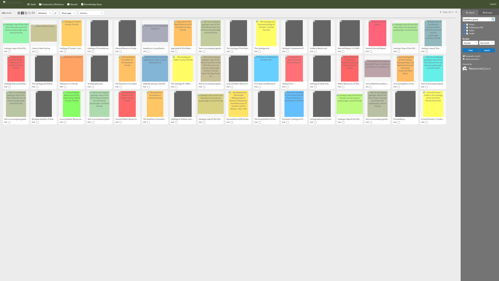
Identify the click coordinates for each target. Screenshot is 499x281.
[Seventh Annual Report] (377, 33)
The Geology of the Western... (239, 48)
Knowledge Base (93, 4)
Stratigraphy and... (95, 83)
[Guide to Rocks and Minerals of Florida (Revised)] (322, 33)
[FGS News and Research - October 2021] (266, 69)
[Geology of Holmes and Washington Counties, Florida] (183, 104)
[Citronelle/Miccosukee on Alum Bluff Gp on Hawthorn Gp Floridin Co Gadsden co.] (377, 69)
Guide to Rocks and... (319, 48)
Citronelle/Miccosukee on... (378, 83)
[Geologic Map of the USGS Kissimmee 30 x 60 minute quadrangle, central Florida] (405, 33)
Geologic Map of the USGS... (405, 48)
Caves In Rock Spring (41, 48)
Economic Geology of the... (294, 119)
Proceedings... (399, 119)
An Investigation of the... (404, 83)
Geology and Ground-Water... (17, 83)
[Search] (493, 19)
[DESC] (55, 13)
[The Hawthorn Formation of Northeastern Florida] (127, 69)
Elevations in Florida (69, 83)
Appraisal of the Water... (182, 48)
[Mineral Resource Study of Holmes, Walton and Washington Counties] (127, 33)
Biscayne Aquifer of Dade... (44, 119)
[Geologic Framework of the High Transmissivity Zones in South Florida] (294, 33)
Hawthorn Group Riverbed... (155, 48)
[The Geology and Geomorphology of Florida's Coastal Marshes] (266, 33)
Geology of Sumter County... (72, 48)
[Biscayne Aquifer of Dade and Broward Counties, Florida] (44, 104)
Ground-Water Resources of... (239, 83)
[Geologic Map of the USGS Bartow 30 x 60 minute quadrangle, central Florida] (350, 104)
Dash (33, 4)
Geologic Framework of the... (295, 48)
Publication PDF (475, 27)
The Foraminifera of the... (265, 119)
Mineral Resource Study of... (127, 48)
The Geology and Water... (43, 83)
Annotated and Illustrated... (238, 119)
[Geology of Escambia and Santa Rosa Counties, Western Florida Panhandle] (99, 33)
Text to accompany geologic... (212, 48)
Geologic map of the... (431, 48)
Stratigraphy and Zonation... (322, 119)
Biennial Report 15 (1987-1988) (351, 48)
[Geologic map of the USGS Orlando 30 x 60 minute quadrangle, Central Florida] (211, 104)
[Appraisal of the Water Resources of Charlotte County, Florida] (183, 33)
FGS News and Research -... (266, 83)
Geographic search (472, 56)
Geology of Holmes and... (182, 119)
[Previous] (441, 12)
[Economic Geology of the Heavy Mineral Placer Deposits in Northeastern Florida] (294, 104)
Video (471, 30)
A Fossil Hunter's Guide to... (433, 119)
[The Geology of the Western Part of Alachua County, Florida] (238, 33)
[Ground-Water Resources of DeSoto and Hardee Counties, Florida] (238, 69)
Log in (493, 3)
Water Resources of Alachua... (351, 83)
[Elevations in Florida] (72, 69)
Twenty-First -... (289, 83)
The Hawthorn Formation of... (128, 83)
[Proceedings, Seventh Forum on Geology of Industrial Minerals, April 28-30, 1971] (405, 104)
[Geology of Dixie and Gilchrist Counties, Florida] (322, 69)
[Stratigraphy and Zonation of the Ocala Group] (322, 104)
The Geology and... (262, 48)
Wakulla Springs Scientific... (155, 83)
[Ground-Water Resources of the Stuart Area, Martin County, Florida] (72, 104)
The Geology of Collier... (181, 83)
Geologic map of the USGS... (16, 48)
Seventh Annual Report (376, 48)
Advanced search (472, 59)
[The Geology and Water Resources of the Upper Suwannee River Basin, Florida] (44, 69)
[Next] (456, 12)
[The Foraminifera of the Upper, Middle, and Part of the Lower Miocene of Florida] (266, 104)
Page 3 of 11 (448, 12)
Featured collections (53, 4)
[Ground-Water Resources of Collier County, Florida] (127, 104)
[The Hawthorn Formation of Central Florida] (155, 104)
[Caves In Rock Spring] (44, 33)
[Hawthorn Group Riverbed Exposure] (155, 33)
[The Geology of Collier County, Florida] (183, 69)
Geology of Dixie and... (320, 83)
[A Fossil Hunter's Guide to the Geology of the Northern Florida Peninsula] (433, 104)
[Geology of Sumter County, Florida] (72, 33)
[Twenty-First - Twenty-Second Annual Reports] (294, 69)
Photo (471, 24)
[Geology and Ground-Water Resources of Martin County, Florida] (16, 69)
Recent (74, 4)
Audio (471, 33)
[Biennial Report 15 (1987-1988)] (350, 33)
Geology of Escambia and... (99, 48)
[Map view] (33, 13)
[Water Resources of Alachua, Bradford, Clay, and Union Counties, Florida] (350, 69)
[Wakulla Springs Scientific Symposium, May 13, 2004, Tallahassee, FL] (155, 69)
